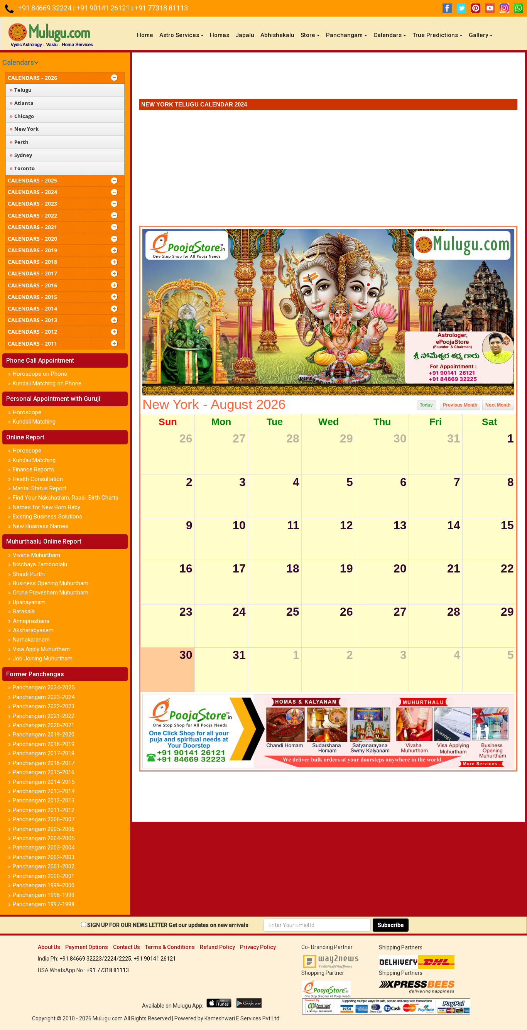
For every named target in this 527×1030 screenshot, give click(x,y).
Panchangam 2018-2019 (43, 744)
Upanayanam (29, 602)
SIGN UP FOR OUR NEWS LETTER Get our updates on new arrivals (167, 925)
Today (426, 405)
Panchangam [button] (344, 35)
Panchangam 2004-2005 (43, 838)
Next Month (497, 405)
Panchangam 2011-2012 (43, 810)
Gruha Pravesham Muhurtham (50, 592)
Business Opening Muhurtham (50, 583)
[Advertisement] (328, 77)
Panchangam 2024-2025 (43, 687)
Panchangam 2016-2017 (43, 763)
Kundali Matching (34, 421)
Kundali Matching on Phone (47, 383)
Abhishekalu (277, 35)
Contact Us (126, 947)
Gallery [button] (478, 35)
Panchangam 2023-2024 (43, 697)
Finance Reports (33, 469)
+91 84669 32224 (45, 8)
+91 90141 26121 (103, 8)
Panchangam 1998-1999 (43, 895)
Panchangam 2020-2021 (43, 725)
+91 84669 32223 (80, 959)
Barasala (24, 611)
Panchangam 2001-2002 (43, 866)
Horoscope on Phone (40, 373)
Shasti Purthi (29, 574)
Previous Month (460, 405)
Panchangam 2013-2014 (43, 791)
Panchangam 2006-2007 (43, 819)
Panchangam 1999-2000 (43, 885)
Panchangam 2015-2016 (43, 772)
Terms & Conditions (170, 947)
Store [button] (308, 35)
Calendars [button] (387, 35)
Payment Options (86, 947)
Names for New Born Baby (46, 507)
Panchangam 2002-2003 (43, 857)
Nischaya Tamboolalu (40, 564)
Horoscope (27, 412)
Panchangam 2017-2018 (43, 753)
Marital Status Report (39, 488)
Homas (219, 35)
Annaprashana (31, 621)
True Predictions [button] (435, 35)
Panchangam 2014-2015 (43, 781)
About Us (49, 947)
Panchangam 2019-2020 (43, 734)
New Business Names (40, 526)
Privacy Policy (258, 947)
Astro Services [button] (179, 35)
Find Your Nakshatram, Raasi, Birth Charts (65, 497)
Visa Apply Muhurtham (41, 649)
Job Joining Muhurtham (43, 658)
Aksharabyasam (33, 630)
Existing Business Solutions (47, 516)
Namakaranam (31, 639)
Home (146, 35)
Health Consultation (38, 479)
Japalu (244, 35)
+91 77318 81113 (161, 8)
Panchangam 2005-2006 (43, 829)
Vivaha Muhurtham (36, 555)
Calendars (18, 62)
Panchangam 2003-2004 (43, 847)
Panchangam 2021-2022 (43, 716)
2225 (125, 959)
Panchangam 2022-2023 (43, 706)
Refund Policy (217, 947)
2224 (110, 959)
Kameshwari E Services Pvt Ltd (241, 1018)
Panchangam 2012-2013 (43, 800)
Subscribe (391, 925)
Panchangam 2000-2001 (43, 876)
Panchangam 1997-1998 (43, 904)
